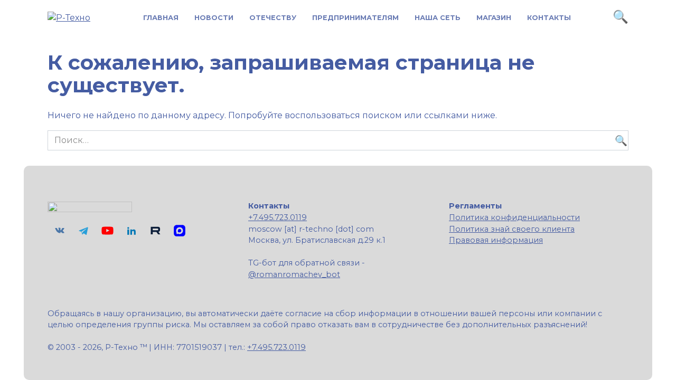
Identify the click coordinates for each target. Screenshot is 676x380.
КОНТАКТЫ (549, 18)
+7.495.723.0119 (277, 217)
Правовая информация (496, 240)
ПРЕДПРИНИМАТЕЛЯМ (355, 18)
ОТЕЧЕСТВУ (272, 18)
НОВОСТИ (213, 18)
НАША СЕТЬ (438, 18)
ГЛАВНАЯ (161, 18)
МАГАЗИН (493, 18)
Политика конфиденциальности (514, 217)
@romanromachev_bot (294, 274)
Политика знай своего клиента (512, 229)
